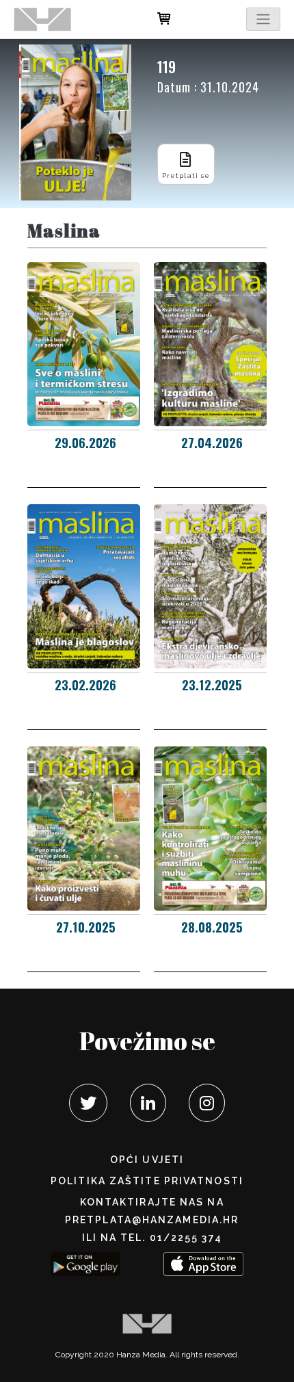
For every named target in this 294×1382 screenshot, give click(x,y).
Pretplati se (186, 175)
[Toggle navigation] (263, 19)
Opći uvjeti (147, 1159)
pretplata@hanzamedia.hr (152, 1219)
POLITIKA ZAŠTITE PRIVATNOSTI (147, 1180)
